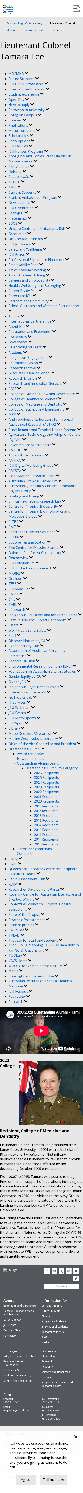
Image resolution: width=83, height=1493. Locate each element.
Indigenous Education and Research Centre (43, 615)
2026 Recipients (46, 772)
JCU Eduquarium (22, 563)
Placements (18, 218)
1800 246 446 (11, 1402)
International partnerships (30, 321)
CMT (13, 526)
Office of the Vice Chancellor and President (43, 743)
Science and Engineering (17, 1381)
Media (14, 971)
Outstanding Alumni (14, 26)
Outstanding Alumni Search (34, 26)
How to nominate (31, 758)
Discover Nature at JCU (27, 640)
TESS (13, 583)
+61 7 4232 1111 (50, 1410)
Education (47, 1377)
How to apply (19, 104)
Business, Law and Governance (14, 1363)
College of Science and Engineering (37, 409)
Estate (14, 625)
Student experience (24, 94)
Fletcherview (19, 557)
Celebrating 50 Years (26, 347)
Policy (14, 858)
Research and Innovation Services (36, 383)
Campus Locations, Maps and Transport (18, 1312)
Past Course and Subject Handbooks (38, 620)
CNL (12, 599)
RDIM (13, 884)
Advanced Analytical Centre (30, 444)
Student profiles (22, 925)
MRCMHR (17, 73)
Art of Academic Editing (27, 275)
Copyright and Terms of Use (32, 976)
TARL (13, 604)
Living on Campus (23, 115)
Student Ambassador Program (33, 197)
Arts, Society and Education (19, 1356)
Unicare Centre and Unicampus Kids (37, 228)
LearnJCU (16, 213)
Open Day (17, 99)
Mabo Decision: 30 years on (31, 733)
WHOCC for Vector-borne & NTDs (36, 965)
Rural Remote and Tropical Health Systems (43, 429)
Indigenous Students (54, 1321)
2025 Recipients (46, 777)
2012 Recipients (46, 834)
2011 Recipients (46, 839)
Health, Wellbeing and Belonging (35, 285)
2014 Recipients (46, 825)
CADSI (14, 594)
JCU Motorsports (23, 718)
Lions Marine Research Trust (32, 475)
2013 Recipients (46, 829)
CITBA (14, 521)
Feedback (61, 1286)
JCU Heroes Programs (26, 151)
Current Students (23, 192)
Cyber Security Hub (24, 646)
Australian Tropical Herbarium (33, 481)
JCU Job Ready (20, 244)
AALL (13, 187)
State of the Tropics (25, 914)
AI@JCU (15, 182)
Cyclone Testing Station (28, 542)
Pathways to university (27, 109)
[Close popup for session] (76, 1437)
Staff (13, 635)
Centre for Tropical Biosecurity (34, 506)
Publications (19, 125)
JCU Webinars (20, 707)
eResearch (17, 609)
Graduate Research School (30, 373)
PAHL (13, 864)
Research (16, 1001)
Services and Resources (56, 1372)
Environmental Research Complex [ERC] (40, 666)
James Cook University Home (8, 8)
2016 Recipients (46, 815)
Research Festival (23, 368)
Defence (16, 171)
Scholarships (19, 135)
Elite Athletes (19, 166)
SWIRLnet (17, 930)
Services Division (22, 661)
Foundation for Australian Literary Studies (43, 671)
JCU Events (18, 712)
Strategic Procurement (27, 919)
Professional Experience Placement (37, 259)
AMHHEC (16, 450)
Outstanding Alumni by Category (52, 768)
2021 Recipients (46, 796)
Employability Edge (24, 264)
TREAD (14, 935)
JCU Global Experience (26, 84)
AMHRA (15, 460)
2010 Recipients (46, 844)
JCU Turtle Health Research (31, 568)
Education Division (24, 363)
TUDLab (16, 955)
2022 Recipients (46, 791)
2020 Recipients (46, 801)
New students (20, 202)
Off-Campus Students (26, 239)
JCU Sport (17, 723)
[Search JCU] (76, 8)
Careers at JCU (21, 295)
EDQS (13, 223)
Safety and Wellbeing (26, 249)
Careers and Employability (30, 280)
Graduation (18, 233)
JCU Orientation (21, 208)
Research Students (53, 1332)
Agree (26, 1479)
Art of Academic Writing (28, 270)
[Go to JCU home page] (10, 1270)
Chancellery (18, 337)
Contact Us (25, 853)
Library (15, 728)
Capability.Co (19, 176)
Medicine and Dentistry (17, 1375)
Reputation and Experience (30, 331)
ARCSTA (15, 470)
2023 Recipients (46, 787)
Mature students (22, 130)
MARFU (15, 573)
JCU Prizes (17, 254)
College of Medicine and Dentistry (36, 404)
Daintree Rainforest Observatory (35, 552)
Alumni (14, 316)
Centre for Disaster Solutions (32, 532)
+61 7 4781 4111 (50, 1402)
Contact (10, 1394)
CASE (13, 388)
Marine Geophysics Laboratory (34, 738)
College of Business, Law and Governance (42, 394)
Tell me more (53, 1479)
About (8, 1300)
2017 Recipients (46, 810)
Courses (16, 120)
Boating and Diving (24, 496)
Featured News (12, 1330)
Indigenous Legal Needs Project (34, 687)
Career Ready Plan (24, 290)
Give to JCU (18, 681)
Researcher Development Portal (34, 889)
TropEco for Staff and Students (34, 940)
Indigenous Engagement (29, 357)
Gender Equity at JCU (25, 676)
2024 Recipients (46, 782)
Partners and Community (29, 301)
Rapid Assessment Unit (27, 879)
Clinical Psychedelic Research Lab (35, 501)
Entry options (20, 141)
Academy (16, 352)
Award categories (31, 753)
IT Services (18, 702)
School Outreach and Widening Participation (44, 305)
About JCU (17, 326)
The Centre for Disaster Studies (34, 547)
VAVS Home (18, 960)
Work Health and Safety (28, 630)
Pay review (17, 996)
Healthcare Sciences (15, 1370)
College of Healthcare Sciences (33, 399)
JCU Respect (19, 991)
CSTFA (14, 537)
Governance (19, 342)
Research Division (23, 378)
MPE (13, 414)
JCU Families (19, 146)
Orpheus (16, 578)
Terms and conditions (34, 849)
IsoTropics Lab (21, 697)
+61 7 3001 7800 (51, 1418)
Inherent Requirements (28, 692)
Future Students (22, 78)
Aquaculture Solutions (27, 455)
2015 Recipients (46, 820)
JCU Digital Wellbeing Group (31, 465)
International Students (27, 89)
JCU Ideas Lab (20, 589)
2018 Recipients (46, 806)
